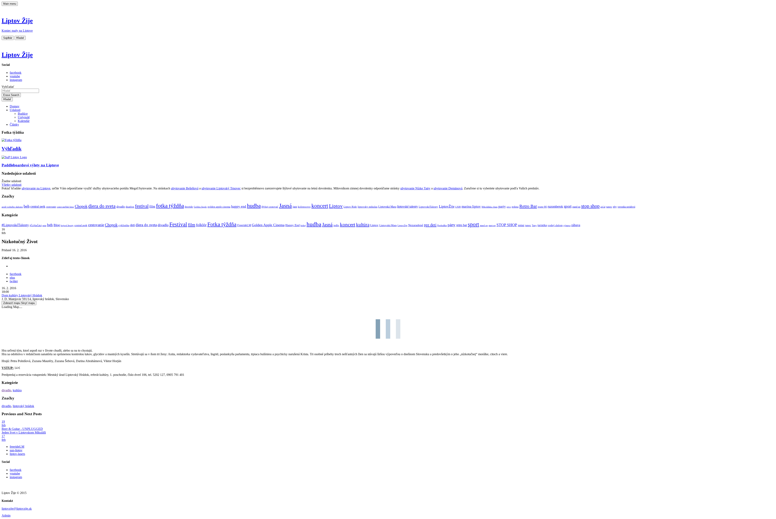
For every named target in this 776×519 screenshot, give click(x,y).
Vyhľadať (8, 86)
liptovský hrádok (23, 406)
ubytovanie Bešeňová (184, 188)
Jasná (285, 205)
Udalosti (15, 110)
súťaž (602, 207)
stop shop (590, 206)
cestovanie (51, 207)
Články (14, 124)
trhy (615, 207)
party (502, 206)
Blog (57, 225)
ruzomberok (555, 206)
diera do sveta (102, 206)
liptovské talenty (407, 206)
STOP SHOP (507, 225)
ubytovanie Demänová (447, 188)
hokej (303, 225)
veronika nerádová (626, 207)
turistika (542, 225)
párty (451, 225)
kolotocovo (304, 206)
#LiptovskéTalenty (15, 225)
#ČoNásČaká (36, 225)
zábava (575, 225)
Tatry (534, 225)
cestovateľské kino (65, 207)
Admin (6, 515)
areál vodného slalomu (12, 207)
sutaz (521, 225)
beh (27, 206)
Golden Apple (200, 207)
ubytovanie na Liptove (36, 188)
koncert (319, 206)
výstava (566, 225)
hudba (254, 206)
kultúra (362, 224)
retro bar (461, 225)
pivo (509, 207)
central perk (37, 206)
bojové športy (67, 225)
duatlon (130, 206)
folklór (201, 225)
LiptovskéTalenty (428, 206)
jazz (295, 206)
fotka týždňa (170, 206)
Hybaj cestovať (269, 206)
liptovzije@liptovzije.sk (17, 508)
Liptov (336, 206)
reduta (515, 206)
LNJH (458, 207)
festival (142, 206)
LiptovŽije (446, 206)
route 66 (542, 206)
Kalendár (24, 121)
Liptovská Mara (387, 206)
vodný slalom (555, 225)
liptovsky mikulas (367, 206)
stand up (576, 207)
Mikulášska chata (490, 207)
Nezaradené (415, 225)
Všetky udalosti (11, 184)
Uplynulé (24, 117)
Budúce (23, 113)
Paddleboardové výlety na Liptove (30, 165)
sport (567, 206)
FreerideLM (244, 225)
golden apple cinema (219, 206)
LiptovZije (402, 225)
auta (44, 225)
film (152, 206)
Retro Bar (528, 206)
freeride (189, 206)
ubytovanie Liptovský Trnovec (221, 188)
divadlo (120, 206)
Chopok (81, 206)
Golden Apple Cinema (268, 225)
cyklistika (123, 225)
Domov (14, 106)
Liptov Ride (350, 206)
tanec (609, 206)
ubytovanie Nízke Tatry (415, 188)
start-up (492, 225)
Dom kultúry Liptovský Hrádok (22, 295)
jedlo (336, 225)
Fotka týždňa (221, 224)
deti (132, 225)
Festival (178, 224)
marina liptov (471, 206)
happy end (238, 206)
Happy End (292, 225)
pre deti (430, 225)
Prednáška (442, 225)
